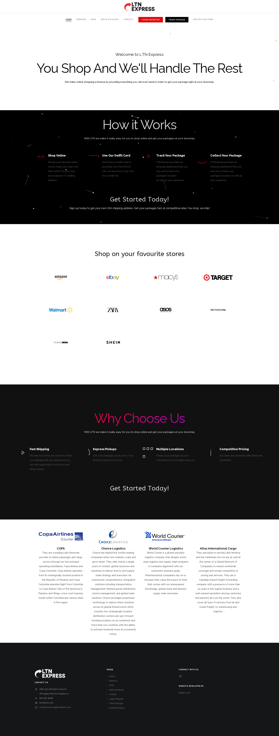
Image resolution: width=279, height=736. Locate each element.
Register (139, 215)
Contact (112, 694)
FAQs (111, 685)
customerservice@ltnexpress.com (55, 707)
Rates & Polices (116, 690)
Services (113, 681)
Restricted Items (116, 708)
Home (112, 676)
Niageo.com (184, 693)
